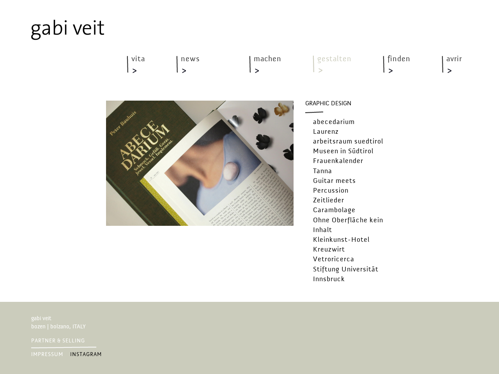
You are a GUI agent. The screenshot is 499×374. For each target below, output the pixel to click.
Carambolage (334, 210)
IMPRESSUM (47, 354)
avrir (454, 59)
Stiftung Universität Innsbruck (346, 274)
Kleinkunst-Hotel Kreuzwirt (341, 244)
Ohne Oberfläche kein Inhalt (348, 225)
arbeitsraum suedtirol (348, 141)
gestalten (334, 59)
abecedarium (334, 122)
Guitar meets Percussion (334, 185)
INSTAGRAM (86, 354)
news (190, 59)
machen (267, 59)
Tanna (322, 171)
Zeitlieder (328, 200)
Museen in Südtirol (343, 151)
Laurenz (326, 131)
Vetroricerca (333, 259)
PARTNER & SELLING (58, 341)
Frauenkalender (338, 161)
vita (138, 59)
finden (399, 59)
